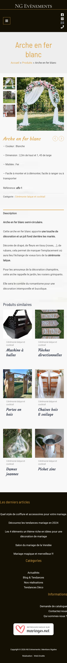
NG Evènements (33, 6)
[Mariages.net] (33, 628)
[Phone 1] (62, 26)
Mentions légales (49, 649)
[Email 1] (62, 22)
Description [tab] (10, 213)
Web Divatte (39, 656)
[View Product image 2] (9, 97)
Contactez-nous (57, 611)
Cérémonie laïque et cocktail (30, 196)
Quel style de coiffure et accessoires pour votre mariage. (33, 514)
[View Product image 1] (9, 83)
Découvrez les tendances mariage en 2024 (33, 522)
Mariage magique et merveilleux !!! (33, 553)
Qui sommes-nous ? (55, 616)
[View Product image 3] (9, 111)
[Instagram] (62, 18)
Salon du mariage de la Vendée (33, 545)
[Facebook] (62, 14)
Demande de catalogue (53, 606)
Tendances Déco (33, 587)
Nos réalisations (33, 582)
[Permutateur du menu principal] (6, 20)
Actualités (33, 572)
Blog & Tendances (33, 577)
